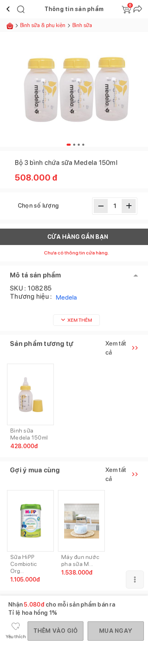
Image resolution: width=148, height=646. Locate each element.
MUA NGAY (115, 631)
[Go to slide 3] (79, 145)
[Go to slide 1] (69, 145)
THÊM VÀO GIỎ (55, 631)
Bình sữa (82, 25)
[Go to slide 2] (74, 145)
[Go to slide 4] (83, 145)
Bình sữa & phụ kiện (42, 25)
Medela (66, 297)
